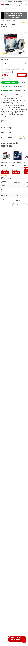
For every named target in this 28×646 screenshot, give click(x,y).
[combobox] (14, 63)
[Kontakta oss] (19, 4)
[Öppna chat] (24, 641)
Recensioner (13, 137)
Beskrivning (6, 127)
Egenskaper (6, 132)
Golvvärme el (12, 20)
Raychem (3, 122)
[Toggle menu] (26, 5)
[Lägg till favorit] (25, 32)
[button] (14, 59)
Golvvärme (5, 20)
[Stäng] (8, 637)
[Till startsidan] (6, 4)
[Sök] (2, 9)
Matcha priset (17, 79)
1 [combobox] (23, 82)
